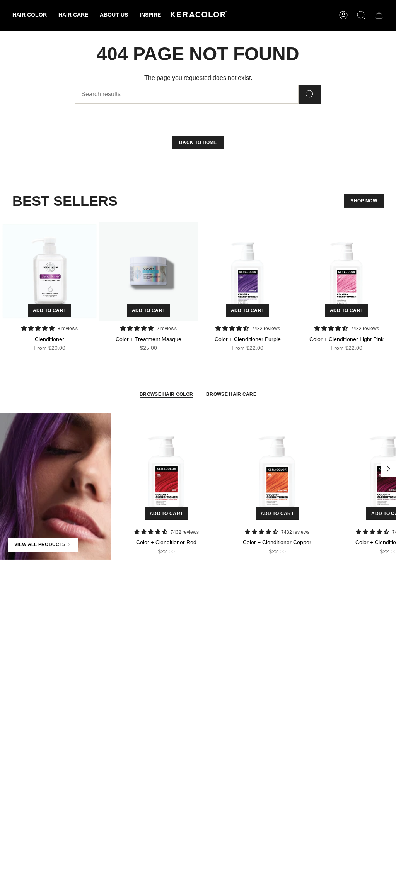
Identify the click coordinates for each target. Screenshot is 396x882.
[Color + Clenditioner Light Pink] (346, 271)
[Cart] (379, 15)
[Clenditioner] (49, 271)
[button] (30, 15)
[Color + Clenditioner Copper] (277, 468)
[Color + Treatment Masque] (148, 271)
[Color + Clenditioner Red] (166, 468)
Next (388, 469)
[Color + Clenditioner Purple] (247, 271)
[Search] (310, 94)
